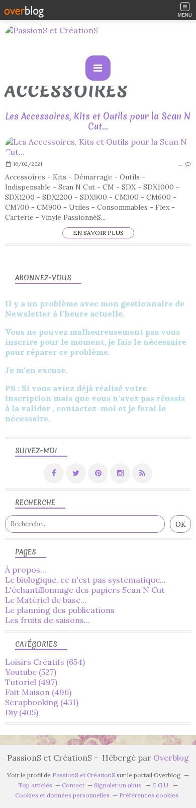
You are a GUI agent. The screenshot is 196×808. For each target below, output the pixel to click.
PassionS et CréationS (83, 775)
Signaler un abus (118, 785)
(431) (41, 702)
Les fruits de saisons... (47, 620)
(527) (30, 672)
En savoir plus (98, 232)
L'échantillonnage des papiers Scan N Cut (85, 590)
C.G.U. (161, 785)
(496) (38, 692)
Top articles (35, 785)
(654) (45, 662)
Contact (73, 785)
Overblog (171, 758)
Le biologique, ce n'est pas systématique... (85, 580)
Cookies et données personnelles (62, 795)
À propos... (25, 570)
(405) (21, 712)
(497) (31, 682)
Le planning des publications (60, 610)
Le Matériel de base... (45, 600)
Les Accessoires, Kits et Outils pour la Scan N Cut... (98, 121)
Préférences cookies (148, 795)
